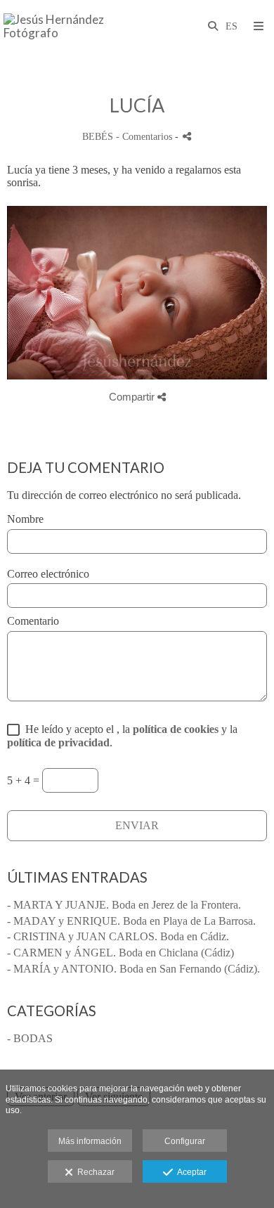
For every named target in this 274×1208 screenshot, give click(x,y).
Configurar (184, 1141)
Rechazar (94, 1172)
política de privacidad (58, 742)
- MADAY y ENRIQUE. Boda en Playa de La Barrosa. (131, 921)
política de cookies (175, 729)
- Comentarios (145, 136)
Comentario (33, 621)
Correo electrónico (48, 574)
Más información (90, 1141)
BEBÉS (97, 136)
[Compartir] (187, 136)
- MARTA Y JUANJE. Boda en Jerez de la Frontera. (124, 905)
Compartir (133, 397)
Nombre (25, 519)
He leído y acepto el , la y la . (122, 735)
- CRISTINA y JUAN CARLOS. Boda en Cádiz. (118, 936)
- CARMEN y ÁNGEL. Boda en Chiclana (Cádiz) (120, 953)
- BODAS (30, 1038)
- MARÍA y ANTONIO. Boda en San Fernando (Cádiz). (133, 969)
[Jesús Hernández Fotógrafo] (70, 26)
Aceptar (190, 1172)
